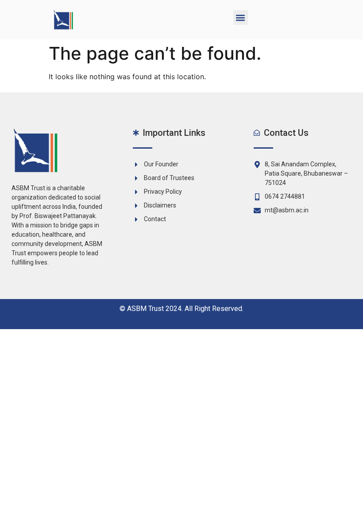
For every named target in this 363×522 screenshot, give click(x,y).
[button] (240, 17)
